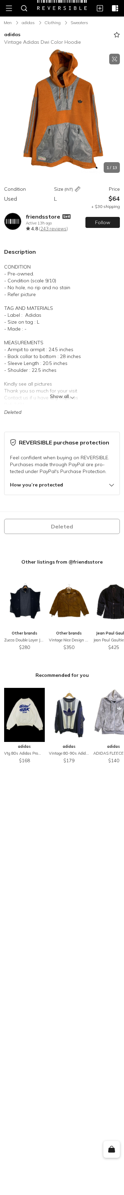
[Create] (99, 8)
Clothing (52, 22)
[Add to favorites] (117, 35)
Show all (59, 396)
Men (8, 22)
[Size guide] (77, 189)
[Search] (24, 8)
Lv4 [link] (66, 216)
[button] (62, 113)
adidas (28, 22)
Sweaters (79, 22)
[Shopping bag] (111, 1149)
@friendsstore (86, 562)
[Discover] (115, 8)
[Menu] (9, 8)
